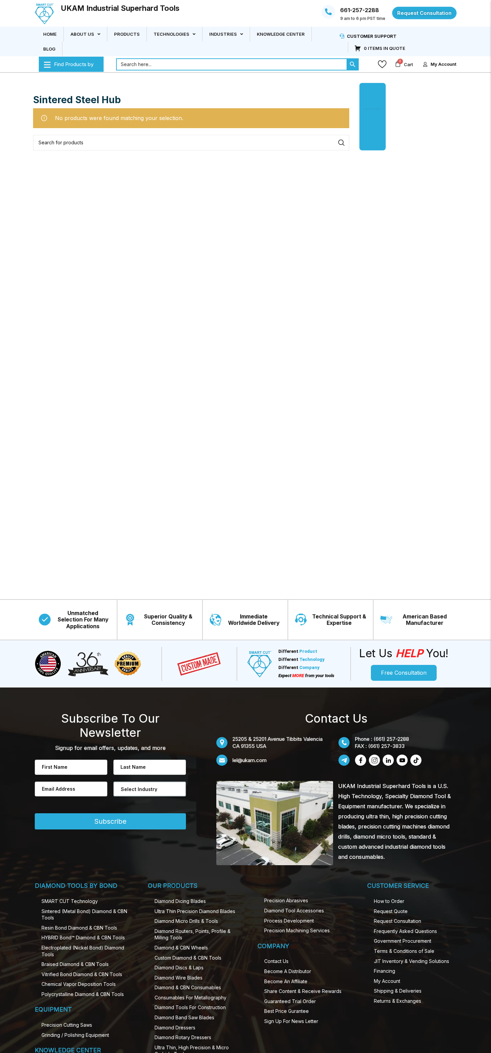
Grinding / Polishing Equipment (75, 1035)
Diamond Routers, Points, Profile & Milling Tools (192, 934)
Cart (408, 64)
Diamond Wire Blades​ (178, 978)
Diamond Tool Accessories (294, 910)
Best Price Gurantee (286, 1011)
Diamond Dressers (175, 1027)
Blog (49, 49)
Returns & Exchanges (397, 1001)
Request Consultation (397, 921)
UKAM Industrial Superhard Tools (120, 8)
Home (50, 34)
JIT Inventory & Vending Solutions (411, 961)
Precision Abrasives (286, 900)
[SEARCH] (341, 142)
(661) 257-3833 (386, 746)
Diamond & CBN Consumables (188, 987)
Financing (384, 971)
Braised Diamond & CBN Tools (75, 964)
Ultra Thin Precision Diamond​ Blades (195, 911)
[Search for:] (231, 64)
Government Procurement (402, 941)
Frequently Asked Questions (405, 931)
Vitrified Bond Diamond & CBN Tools (82, 974)
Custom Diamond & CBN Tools (188, 958)
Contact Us (276, 961)
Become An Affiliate (285, 981)
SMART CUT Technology (70, 901)
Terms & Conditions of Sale (404, 951)
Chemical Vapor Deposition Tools (79, 984)
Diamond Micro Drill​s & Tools (186, 921)
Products (127, 34)
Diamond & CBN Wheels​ (181, 947)
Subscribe (110, 821)
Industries (223, 34)
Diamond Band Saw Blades (184, 1017)
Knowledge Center (281, 34)
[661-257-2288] (328, 12)
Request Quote (391, 911)
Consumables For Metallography (190, 997)
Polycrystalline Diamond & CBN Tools (83, 994)
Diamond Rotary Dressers (183, 1037)
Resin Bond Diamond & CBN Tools (79, 928)
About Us (82, 34)
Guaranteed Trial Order (290, 1001)
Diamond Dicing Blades (180, 901)
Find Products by (73, 64)
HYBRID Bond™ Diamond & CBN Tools (83, 937)
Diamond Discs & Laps (179, 967)
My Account (387, 981)
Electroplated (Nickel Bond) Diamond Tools (83, 951)
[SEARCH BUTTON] (353, 64)
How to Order (389, 901)
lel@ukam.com (250, 760)
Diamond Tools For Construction (190, 1007)
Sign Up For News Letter (291, 1021)
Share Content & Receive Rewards (303, 991)
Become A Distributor (287, 971)
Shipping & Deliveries (397, 991)
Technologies (171, 34)
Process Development (289, 921)
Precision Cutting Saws (67, 1025)
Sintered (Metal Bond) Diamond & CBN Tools (84, 914)
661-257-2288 (359, 10)
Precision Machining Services (297, 930)
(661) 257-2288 (391, 739)
